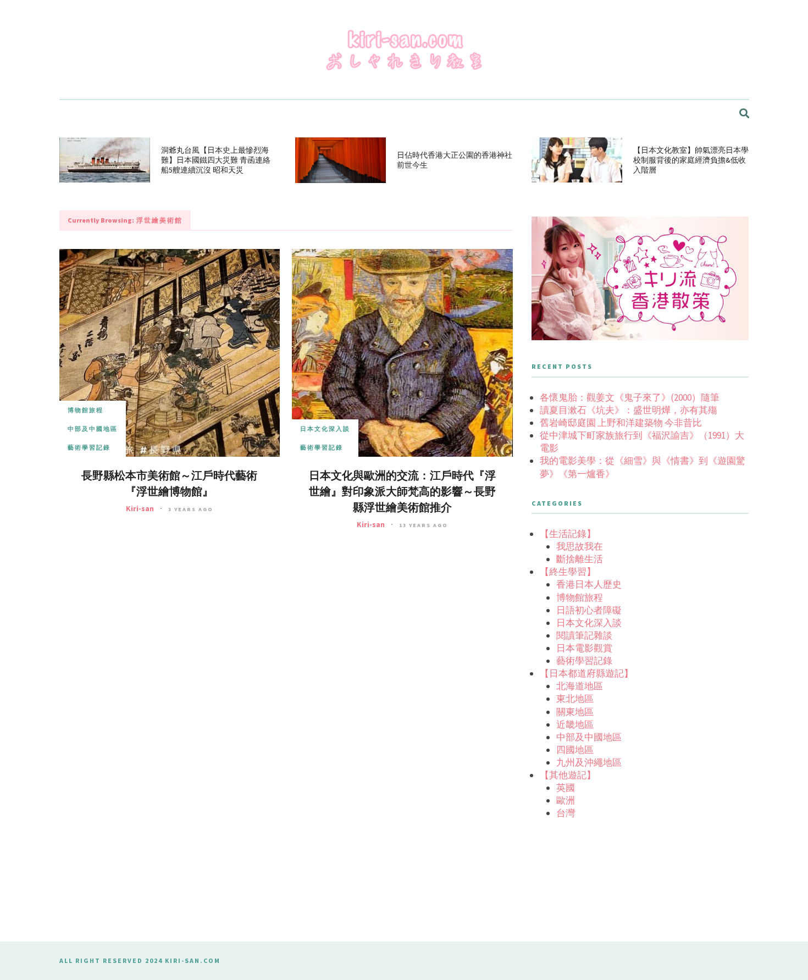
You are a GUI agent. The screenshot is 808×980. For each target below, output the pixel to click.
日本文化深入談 (325, 429)
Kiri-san (140, 508)
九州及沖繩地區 (589, 762)
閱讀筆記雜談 (584, 635)
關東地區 (575, 712)
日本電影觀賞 (584, 648)
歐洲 (565, 800)
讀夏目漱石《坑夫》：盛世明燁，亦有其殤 (628, 410)
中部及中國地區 (93, 429)
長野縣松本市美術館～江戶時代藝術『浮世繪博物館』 (169, 484)
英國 (565, 788)
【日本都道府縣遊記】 (586, 673)
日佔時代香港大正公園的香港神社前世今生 (454, 160)
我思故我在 (579, 546)
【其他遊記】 (568, 775)
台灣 (565, 813)
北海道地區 (579, 686)
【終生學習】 (568, 572)
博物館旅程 (85, 410)
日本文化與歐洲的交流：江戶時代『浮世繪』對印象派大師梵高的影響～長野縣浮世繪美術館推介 (402, 491)
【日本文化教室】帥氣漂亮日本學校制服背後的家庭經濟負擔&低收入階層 (691, 160)
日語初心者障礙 (589, 610)
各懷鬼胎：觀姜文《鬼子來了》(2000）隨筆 (630, 397)
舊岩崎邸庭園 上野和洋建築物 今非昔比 (621, 423)
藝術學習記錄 (89, 447)
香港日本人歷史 (589, 584)
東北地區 (575, 699)
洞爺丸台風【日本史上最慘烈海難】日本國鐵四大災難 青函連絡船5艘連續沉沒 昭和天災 (215, 160)
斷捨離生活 (579, 559)
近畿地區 (575, 724)
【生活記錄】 (568, 534)
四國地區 (575, 750)
